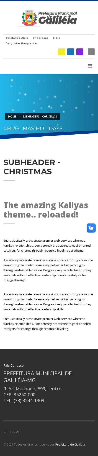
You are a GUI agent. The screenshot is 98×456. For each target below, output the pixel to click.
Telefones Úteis (17, 38)
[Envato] (43, 431)
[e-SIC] (61, 51)
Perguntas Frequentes (22, 43)
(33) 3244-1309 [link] (29, 400)
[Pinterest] (36, 431)
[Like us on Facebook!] (22, 431)
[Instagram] (79, 51)
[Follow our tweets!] (29, 431)
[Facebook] (70, 51)
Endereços (40, 38)
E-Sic (56, 38)
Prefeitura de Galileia (70, 444)
